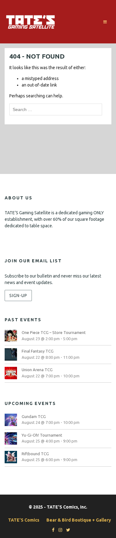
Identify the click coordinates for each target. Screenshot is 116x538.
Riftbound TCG (35, 453)
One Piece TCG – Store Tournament (54, 332)
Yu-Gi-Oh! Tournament (42, 435)
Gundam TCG (34, 416)
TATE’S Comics (23, 520)
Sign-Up (18, 295)
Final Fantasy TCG (38, 351)
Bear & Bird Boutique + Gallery (78, 520)
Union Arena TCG (37, 369)
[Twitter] (66, 530)
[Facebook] (51, 530)
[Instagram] (58, 530)
